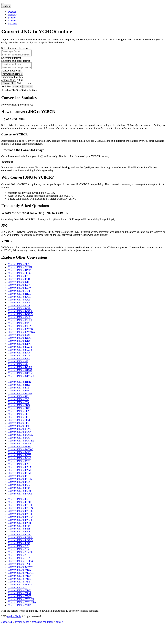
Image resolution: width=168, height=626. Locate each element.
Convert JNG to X (17, 587)
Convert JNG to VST (19, 581)
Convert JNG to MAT (19, 437)
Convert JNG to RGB (19, 534)
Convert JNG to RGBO (20, 540)
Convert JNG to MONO (20, 449)
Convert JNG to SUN (19, 555)
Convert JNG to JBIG (19, 408)
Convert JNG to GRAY (20, 373)
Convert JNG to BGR (19, 308)
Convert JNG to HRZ (19, 384)
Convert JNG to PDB (19, 484)
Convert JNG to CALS (20, 320)
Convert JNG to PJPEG (20, 502)
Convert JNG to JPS (18, 423)
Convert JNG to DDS (19, 340)
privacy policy (22, 621)
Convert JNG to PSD (19, 279)
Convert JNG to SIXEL (20, 552)
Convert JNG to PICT (19, 499)
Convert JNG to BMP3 (20, 367)
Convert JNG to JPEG (19, 273)
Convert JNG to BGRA (20, 311)
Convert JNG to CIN (19, 323)
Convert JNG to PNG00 (20, 505)
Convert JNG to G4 (18, 364)
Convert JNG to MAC (19, 428)
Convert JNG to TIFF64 (20, 561)
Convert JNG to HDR (19, 381)
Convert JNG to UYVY (20, 566)
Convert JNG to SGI (18, 546)
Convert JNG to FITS (19, 355)
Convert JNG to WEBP (20, 267)
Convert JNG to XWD (20, 596)
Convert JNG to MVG (19, 458)
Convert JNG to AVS (19, 305)
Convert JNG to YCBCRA (22, 602)
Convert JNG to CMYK (20, 329)
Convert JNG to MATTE (21, 440)
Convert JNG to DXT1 (20, 346)
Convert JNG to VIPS (19, 578)
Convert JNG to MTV (19, 455)
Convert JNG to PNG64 (20, 516)
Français (12, 14)
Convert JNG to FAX (19, 352)
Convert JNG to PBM (19, 473)
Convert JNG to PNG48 (20, 513)
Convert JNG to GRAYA (21, 376)
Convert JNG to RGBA (20, 537)
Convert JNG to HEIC (19, 293)
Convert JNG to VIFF (19, 575)
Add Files (6, 86)
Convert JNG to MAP (19, 431)
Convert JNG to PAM (19, 470)
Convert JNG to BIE (18, 390)
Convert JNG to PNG (19, 276)
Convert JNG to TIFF (19, 290)
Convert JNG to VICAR (20, 572)
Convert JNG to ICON (20, 287)
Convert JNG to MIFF (19, 443)
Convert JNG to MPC (19, 452)
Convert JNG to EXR (19, 296)
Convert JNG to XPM (19, 593)
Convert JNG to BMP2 (20, 393)
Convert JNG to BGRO (20, 314)
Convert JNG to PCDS (20, 478)
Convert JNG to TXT (19, 564)
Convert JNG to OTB (19, 461)
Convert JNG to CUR (19, 335)
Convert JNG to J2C (18, 399)
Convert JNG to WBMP (20, 584)
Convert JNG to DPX (19, 343)
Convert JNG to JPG (19, 264)
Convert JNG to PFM (19, 487)
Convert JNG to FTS (19, 358)
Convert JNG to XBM (19, 590)
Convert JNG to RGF (19, 543)
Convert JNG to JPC (18, 414)
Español (12, 17)
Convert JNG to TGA (19, 558)
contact (59, 621)
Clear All (17, 86)
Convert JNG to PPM (19, 525)
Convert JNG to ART (19, 302)
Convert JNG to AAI (19, 299)
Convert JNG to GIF (18, 282)
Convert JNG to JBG (19, 405)
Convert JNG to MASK (20, 434)
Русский (12, 23)
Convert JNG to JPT (18, 425)
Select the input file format (15, 48)
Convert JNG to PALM (20, 467)
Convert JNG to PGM (19, 490)
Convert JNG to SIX (18, 549)
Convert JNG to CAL (19, 317)
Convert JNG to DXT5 (20, 349)
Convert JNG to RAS (19, 531)
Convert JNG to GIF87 (20, 370)
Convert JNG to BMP (19, 270)
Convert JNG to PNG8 (20, 519)
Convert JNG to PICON (20, 493)
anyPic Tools (14, 616)
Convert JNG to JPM (19, 420)
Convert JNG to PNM (19, 522)
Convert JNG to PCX (19, 481)
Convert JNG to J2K (18, 402)
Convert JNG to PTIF (19, 528)
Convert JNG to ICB (19, 387)
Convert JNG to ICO (19, 284)
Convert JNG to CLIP (19, 326)
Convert (28, 86)
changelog (6, 621)
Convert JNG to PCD (19, 476)
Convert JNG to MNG (19, 446)
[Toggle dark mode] (2, 3)
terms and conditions (42, 621)
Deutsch (12, 11)
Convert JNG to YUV (19, 605)
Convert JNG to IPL (18, 396)
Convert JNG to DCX (19, 337)
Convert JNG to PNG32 (20, 511)
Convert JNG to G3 (18, 361)
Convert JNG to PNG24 (20, 508)
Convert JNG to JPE (18, 417)
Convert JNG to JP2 (18, 411)
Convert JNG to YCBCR (21, 599)
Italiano (12, 20)
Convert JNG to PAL (19, 464)
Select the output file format (15, 60)
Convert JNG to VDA (19, 569)
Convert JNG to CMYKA (21, 332)
